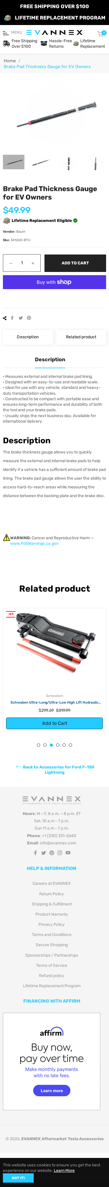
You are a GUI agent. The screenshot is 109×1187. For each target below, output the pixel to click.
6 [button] (70, 747)
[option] (54, 671)
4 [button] (57, 747)
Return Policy (51, 896)
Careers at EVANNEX (52, 885)
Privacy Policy (51, 926)
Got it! (18, 1178)
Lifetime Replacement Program (52, 988)
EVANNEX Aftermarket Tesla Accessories (62, 1141)
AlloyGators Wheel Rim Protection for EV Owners (54, 702)
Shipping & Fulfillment (52, 906)
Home (10, 60)
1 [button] (38, 747)
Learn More (64, 1170)
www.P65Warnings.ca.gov (34, 543)
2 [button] (45, 747)
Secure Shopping (52, 947)
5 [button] (64, 747)
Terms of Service (51, 967)
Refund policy (51, 978)
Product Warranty (51, 916)
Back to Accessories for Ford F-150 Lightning (58, 772)
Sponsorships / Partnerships (51, 957)
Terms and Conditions (52, 937)
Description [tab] (50, 359)
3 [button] (51, 747)
